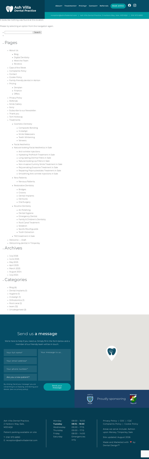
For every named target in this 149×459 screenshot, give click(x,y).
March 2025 (14, 269)
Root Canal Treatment (29, 223)
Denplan (18, 88)
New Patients (20, 178)
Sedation (23, 226)
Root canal (14, 303)
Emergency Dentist (28, 216)
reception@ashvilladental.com (64, 15)
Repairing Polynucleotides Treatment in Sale (40, 171)
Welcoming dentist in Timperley (24, 243)
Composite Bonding (28, 128)
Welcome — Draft (17, 240)
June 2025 (14, 259)
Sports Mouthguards (28, 229)
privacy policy (22, 389)
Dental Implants (26, 196)
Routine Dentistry (22, 206)
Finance (18, 91)
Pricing (82, 6)
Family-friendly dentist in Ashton (24, 81)
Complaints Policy (17, 71)
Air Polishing (24, 210)
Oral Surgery (24, 202)
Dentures (23, 199)
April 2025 (14, 265)
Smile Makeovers (27, 134)
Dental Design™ (111, 446)
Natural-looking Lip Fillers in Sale (34, 161)
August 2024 (15, 272)
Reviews (18, 64)
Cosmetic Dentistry (23, 124)
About (58, 6)
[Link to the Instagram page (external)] (135, 6)
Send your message (57, 387)
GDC (122, 421)
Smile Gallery (15, 104)
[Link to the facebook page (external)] (129, 6)
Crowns (22, 193)
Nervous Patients (27, 182)
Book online (118, 6)
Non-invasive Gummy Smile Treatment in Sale (40, 164)
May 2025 (13, 262)
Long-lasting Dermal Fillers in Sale (35, 158)
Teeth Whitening (27, 137)
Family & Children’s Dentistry (32, 220)
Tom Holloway (16, 117)
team (11, 307)
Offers (17, 94)
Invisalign (23, 131)
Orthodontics (15, 300)
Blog (16, 54)
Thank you (14, 114)
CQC (129, 421)
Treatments (70, 6)
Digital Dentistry (21, 58)
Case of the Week (17, 68)
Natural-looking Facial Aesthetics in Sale (33, 148)
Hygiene (13, 294)
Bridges (22, 190)
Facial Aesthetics (22, 145)
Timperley (122, 432)
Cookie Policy (15, 77)
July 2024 (13, 275)
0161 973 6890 (137, 15)
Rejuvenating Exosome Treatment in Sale (38, 168)
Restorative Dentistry (24, 186)
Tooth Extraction (26, 232)
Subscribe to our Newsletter (22, 111)
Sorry (11, 107)
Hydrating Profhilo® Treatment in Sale (37, 155)
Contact (93, 6)
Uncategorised (16, 310)
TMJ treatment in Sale (24, 236)
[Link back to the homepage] (22, 9)
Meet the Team (21, 61)
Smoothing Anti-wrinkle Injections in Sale (38, 174)
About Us (13, 51)
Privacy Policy (15, 98)
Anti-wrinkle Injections (29, 152)
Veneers (22, 141)
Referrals (104, 6)
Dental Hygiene (26, 213)
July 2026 (13, 256)
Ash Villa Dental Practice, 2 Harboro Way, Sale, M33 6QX (104, 15)
